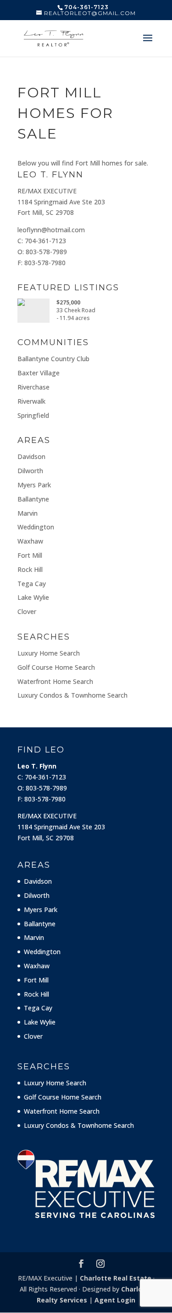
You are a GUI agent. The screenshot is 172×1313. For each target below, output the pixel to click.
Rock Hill (30, 569)
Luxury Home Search (48, 653)
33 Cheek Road (75, 310)
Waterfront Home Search (55, 681)
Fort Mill (29, 555)
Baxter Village (38, 372)
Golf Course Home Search (56, 667)
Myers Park (34, 484)
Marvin (27, 513)
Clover (26, 611)
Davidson (31, 456)
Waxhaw (30, 541)
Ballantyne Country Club (53, 358)
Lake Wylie (33, 597)
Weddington (35, 527)
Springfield (33, 415)
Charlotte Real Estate (115, 1278)
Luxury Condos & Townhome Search (72, 695)
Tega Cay (31, 583)
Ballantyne (33, 499)
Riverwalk (31, 401)
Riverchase (33, 387)
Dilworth (30, 470)
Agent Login (114, 1300)
